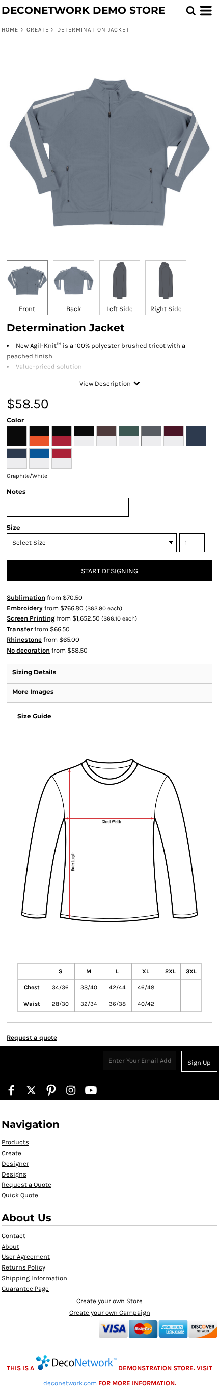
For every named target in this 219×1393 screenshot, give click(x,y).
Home (10, 29)
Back (73, 309)
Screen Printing (31, 618)
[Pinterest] (51, 1090)
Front (27, 309)
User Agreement (26, 1256)
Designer (15, 1163)
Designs (14, 1174)
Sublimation (26, 597)
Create (37, 29)
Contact (13, 1236)
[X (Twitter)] (31, 1090)
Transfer (20, 629)
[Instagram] (71, 1090)
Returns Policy (23, 1267)
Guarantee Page (25, 1288)
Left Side (119, 309)
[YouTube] (91, 1090)
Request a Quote (26, 1184)
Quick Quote (20, 1195)
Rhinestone (24, 639)
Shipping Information (34, 1278)
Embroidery (25, 608)
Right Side (166, 309)
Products (15, 1142)
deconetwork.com (70, 1383)
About (10, 1246)
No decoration (28, 650)
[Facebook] (11, 1090)
